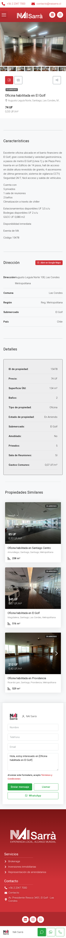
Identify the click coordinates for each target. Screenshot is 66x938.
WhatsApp (34, 795)
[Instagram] (60, 15)
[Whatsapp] (40, 919)
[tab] (9, 80)
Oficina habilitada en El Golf (24, 613)
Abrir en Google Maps (50, 263)
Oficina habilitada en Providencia (27, 678)
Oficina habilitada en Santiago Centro (29, 548)
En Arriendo (11, 90)
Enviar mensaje (20, 786)
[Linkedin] (52, 15)
